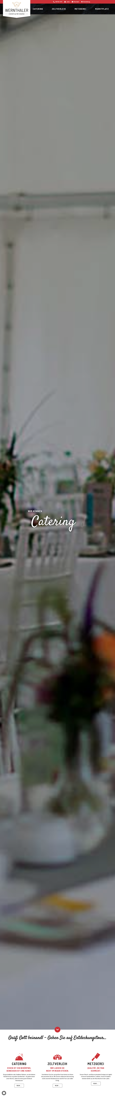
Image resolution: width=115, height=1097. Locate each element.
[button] (4, 1093)
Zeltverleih (59, 9)
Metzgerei (80, 9)
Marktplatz (102, 9)
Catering (38, 9)
